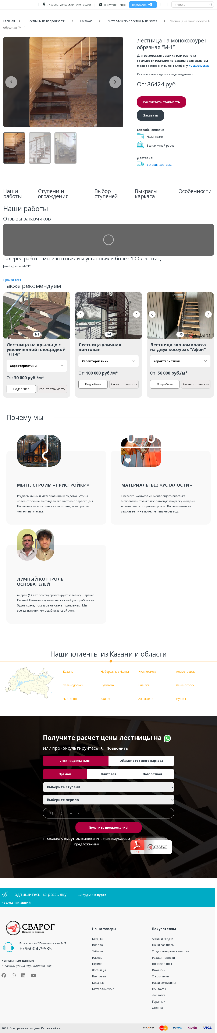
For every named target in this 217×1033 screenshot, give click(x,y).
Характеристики (23, 366)
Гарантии (158, 1001)
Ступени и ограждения (53, 193)
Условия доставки (159, 165)
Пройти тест (12, 280)
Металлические (103, 989)
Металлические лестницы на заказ (132, 21)
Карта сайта (50, 1028)
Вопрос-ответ (162, 964)
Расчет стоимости (52, 389)
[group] (63, 82)
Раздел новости (163, 958)
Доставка (159, 995)
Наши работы (12, 193)
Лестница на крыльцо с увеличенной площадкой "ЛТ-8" (36, 349)
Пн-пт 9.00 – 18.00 (115, 5)
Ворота (97, 945)
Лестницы (99, 970)
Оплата (157, 1008)
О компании (160, 976)
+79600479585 (199, 66)
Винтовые (99, 976)
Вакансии (158, 970)
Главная (9, 21)
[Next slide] (115, 82)
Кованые (98, 983)
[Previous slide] (11, 82)
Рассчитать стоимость (161, 102)
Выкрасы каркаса (146, 193)
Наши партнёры (163, 945)
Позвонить (117, 748)
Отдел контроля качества (170, 951)
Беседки (97, 939)
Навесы (97, 958)
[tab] (19, 194)
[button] (80, 314)
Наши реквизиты (163, 983)
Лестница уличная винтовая (99, 347)
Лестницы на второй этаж (46, 21)
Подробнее (21, 389)
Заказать (150, 115)
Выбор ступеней (106, 193)
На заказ (86, 21)
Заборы (97, 951)
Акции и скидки (162, 939)
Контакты (159, 989)
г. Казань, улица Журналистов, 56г (69, 4)
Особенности (195, 191)
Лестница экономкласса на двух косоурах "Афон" (178, 347)
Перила (97, 964)
